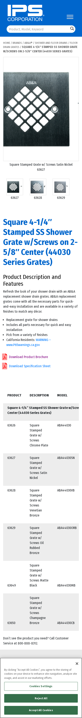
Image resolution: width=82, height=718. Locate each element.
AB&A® (28, 43)
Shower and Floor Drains (51, 43)
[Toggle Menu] (70, 17)
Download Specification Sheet (29, 366)
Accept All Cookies (41, 710)
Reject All (41, 698)
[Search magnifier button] (72, 28)
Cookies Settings (40, 686)
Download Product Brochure (28, 357)
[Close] (77, 663)
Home (6, 43)
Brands (17, 43)
